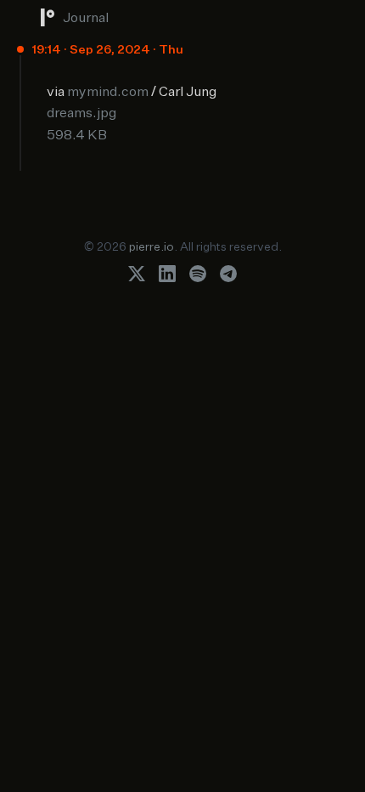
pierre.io (151, 246)
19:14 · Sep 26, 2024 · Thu (107, 49)
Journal (86, 16)
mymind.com (108, 90)
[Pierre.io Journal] (47, 17)
